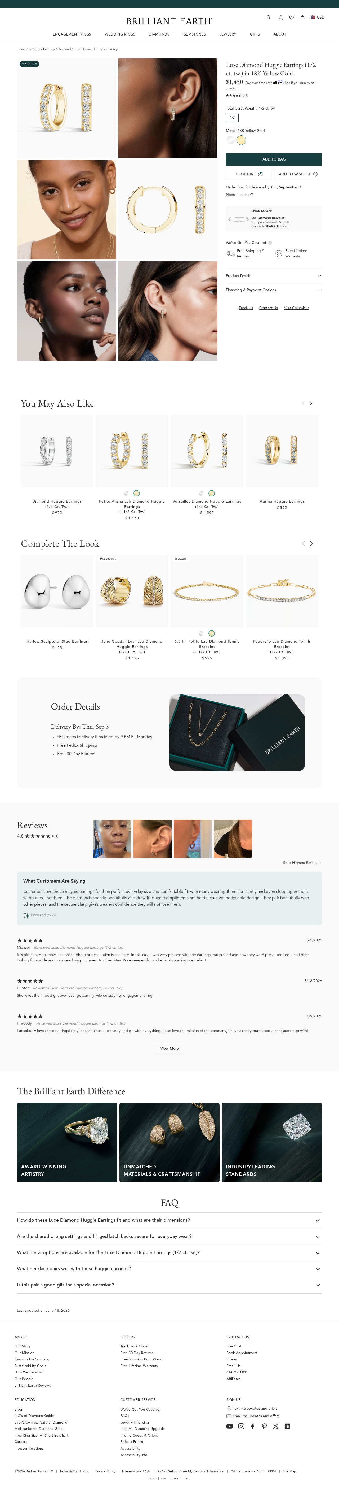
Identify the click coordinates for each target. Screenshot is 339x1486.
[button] (274, 276)
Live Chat (234, 1346)
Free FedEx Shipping (77, 746)
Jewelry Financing (135, 1422)
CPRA (272, 1471)
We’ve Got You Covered (140, 1409)
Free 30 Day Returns (76, 754)
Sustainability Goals (30, 1366)
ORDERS (128, 1337)
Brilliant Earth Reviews (33, 1386)
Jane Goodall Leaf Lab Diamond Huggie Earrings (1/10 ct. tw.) (132, 647)
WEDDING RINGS (120, 34)
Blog (18, 1409)
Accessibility (130, 1448)
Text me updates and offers (255, 1408)
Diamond (64, 49)
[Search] (268, 17)
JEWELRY (228, 34)
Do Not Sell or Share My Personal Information (190, 1471)
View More (169, 1049)
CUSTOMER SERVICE (138, 1400)
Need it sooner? (239, 195)
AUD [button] (153, 1478)
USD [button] (186, 1478)
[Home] (169, 21)
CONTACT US (237, 1337)
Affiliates (233, 1379)
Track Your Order (135, 1346)
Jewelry (34, 49)
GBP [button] (175, 1478)
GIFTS (255, 34)
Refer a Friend (132, 1442)
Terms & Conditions (74, 1471)
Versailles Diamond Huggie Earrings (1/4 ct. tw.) (207, 504)
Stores (231, 1359)
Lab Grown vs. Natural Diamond (41, 1422)
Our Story (22, 1346)
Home (21, 49)
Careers (21, 1442)
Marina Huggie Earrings (282, 502)
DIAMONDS (159, 34)
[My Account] (280, 17)
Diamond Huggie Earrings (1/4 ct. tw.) (57, 504)
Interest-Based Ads (136, 1471)
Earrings (49, 49)
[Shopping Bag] (302, 17)
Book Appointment (241, 1353)
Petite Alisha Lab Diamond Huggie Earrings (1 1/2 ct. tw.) (132, 507)
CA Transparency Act (246, 1471)
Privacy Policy (105, 1471)
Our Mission (24, 1353)
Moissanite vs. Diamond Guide (39, 1429)
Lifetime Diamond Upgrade (143, 1429)
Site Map (289, 1471)
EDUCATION (25, 1400)
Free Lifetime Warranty (139, 1366)
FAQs (125, 1416)
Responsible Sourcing (32, 1359)
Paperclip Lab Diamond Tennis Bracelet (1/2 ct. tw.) (282, 647)
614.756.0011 (237, 1372)
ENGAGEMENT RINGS (72, 34)
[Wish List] (291, 17)
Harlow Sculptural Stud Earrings (57, 642)
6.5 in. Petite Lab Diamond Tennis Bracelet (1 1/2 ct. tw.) (207, 647)
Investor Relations (29, 1448)
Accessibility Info (134, 1455)
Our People (24, 1379)
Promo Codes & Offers (139, 1435)
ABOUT (280, 34)
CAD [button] (164, 1478)
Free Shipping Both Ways (141, 1359)
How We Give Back (30, 1372)
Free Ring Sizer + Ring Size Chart (42, 1435)
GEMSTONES (194, 34)
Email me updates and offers (256, 1416)
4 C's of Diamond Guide (34, 1416)
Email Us (233, 1366)
